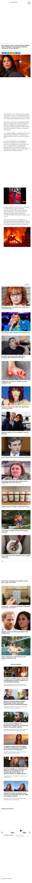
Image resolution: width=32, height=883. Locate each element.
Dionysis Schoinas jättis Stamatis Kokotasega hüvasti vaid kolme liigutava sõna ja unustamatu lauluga (15, 703)
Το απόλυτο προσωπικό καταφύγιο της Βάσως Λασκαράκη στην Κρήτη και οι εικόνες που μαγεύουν (15, 748)
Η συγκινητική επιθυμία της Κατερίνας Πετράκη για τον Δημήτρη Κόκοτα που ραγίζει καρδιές (16, 725)
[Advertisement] (16, 22)
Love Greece (14, 2)
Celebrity (16, 50)
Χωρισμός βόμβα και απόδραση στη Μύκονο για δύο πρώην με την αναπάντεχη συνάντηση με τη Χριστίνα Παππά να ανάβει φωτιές (15, 771)
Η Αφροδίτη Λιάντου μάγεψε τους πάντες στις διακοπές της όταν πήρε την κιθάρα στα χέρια (16, 794)
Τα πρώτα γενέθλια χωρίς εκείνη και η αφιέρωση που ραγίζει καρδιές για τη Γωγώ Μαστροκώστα (16, 680)
